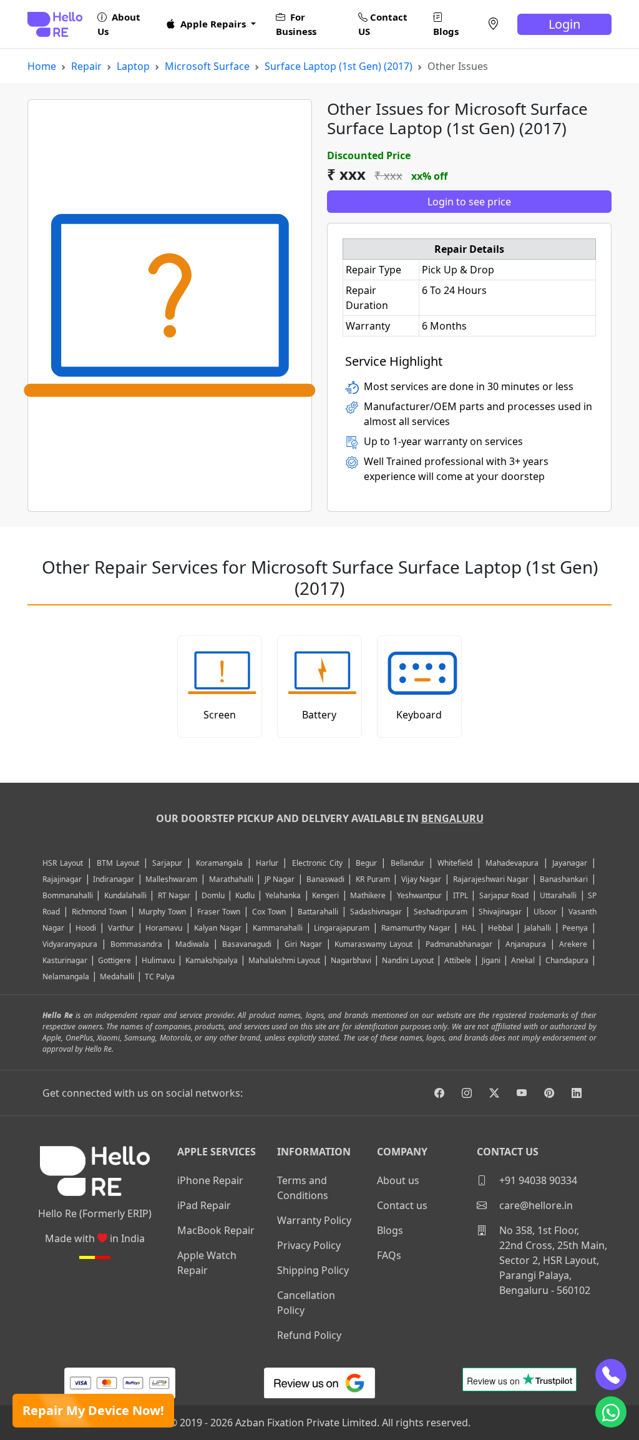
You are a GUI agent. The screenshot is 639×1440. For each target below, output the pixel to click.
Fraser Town (218, 911)
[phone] (611, 1374)
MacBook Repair (216, 1230)
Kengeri (325, 895)
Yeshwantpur (419, 895)
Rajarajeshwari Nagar (491, 879)
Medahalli (117, 976)
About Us (118, 24)
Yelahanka (283, 895)
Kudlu (245, 895)
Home (41, 66)
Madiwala (192, 944)
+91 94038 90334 (537, 1180)
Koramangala (219, 863)
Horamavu (163, 928)
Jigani (491, 960)
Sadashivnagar (376, 911)
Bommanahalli (67, 895)
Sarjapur (167, 863)
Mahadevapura (512, 863)
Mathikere (368, 895)
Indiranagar (113, 879)
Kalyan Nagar (217, 928)
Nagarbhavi (351, 960)
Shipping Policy (313, 1270)
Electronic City (317, 863)
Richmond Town (99, 911)
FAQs (389, 1255)
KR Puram (373, 879)
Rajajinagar (62, 879)
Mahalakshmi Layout (284, 960)
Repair (86, 66)
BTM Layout (118, 863)
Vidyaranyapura (69, 944)
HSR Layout (62, 863)
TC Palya (160, 976)
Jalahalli (537, 928)
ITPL (460, 895)
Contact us (402, 1205)
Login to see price (469, 201)
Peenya (575, 928)
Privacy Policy (309, 1245)
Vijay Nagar (421, 879)
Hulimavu (158, 960)
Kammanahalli (278, 928)
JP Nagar (280, 879)
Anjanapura (525, 944)
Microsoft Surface (207, 66)
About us (398, 1180)
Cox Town (269, 911)
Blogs (446, 31)
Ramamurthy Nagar (416, 928)
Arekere (573, 944)
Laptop (133, 66)
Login (564, 24)
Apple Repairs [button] (213, 23)
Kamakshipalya (211, 960)
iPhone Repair (210, 1180)
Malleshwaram (171, 879)
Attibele (457, 960)
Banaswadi (325, 879)
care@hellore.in (535, 1205)
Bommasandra (136, 944)
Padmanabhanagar (459, 944)
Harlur (267, 863)
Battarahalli (318, 911)
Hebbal (500, 928)
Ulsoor (545, 911)
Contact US (382, 24)
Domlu (214, 895)
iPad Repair (204, 1205)
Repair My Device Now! (93, 1410)
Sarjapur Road (504, 895)
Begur (366, 863)
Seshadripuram (440, 911)
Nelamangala (65, 976)
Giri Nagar (303, 944)
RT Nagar (174, 895)
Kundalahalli (125, 895)
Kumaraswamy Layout (373, 944)
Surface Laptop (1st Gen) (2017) (338, 66)
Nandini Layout (408, 960)
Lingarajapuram (341, 928)
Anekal (523, 960)
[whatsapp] (611, 1412)
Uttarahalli (558, 895)
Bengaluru (452, 818)
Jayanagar (569, 863)
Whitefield (454, 863)
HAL (469, 928)
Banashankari (564, 879)
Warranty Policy (314, 1220)
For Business (296, 24)
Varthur (121, 928)
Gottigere (114, 960)
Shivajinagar (500, 911)
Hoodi (86, 928)
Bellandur (407, 863)
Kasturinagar (64, 960)
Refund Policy (309, 1335)
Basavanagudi (246, 944)
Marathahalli (231, 879)
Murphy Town (162, 911)
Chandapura (566, 960)
